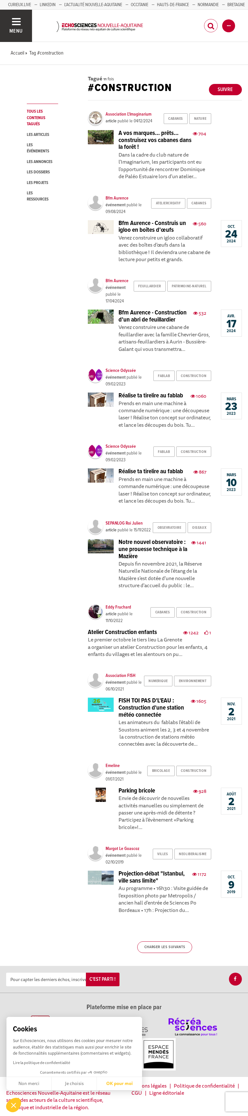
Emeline (113, 766)
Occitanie (139, 5)
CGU (136, 1093)
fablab (164, 376)
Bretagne (236, 5)
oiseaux (199, 528)
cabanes (175, 119)
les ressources (37, 196)
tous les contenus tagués (36, 118)
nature (200, 119)
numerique (158, 681)
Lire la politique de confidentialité (41, 1063)
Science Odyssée (121, 371)
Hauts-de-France (173, 5)
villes (162, 854)
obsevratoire (169, 528)
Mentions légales (148, 1085)
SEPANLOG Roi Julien (124, 523)
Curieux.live (19, 5)
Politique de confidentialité (204, 1085)
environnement (192, 681)
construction (193, 376)
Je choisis (74, 1083)
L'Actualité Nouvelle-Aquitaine (93, 5)
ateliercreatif (168, 203)
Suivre (225, 89)
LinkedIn (48, 5)
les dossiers (38, 172)
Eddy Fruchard (118, 607)
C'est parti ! (102, 979)
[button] (13, 1105)
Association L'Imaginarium (128, 114)
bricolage (161, 771)
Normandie (208, 5)
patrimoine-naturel (189, 286)
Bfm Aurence (117, 198)
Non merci (28, 1083)
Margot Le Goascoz (123, 849)
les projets (37, 183)
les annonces (39, 162)
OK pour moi (119, 1083)
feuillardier (149, 286)
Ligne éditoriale (166, 1093)
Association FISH (120, 676)
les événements (38, 148)
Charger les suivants (164, 947)
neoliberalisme (192, 854)
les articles (38, 135)
